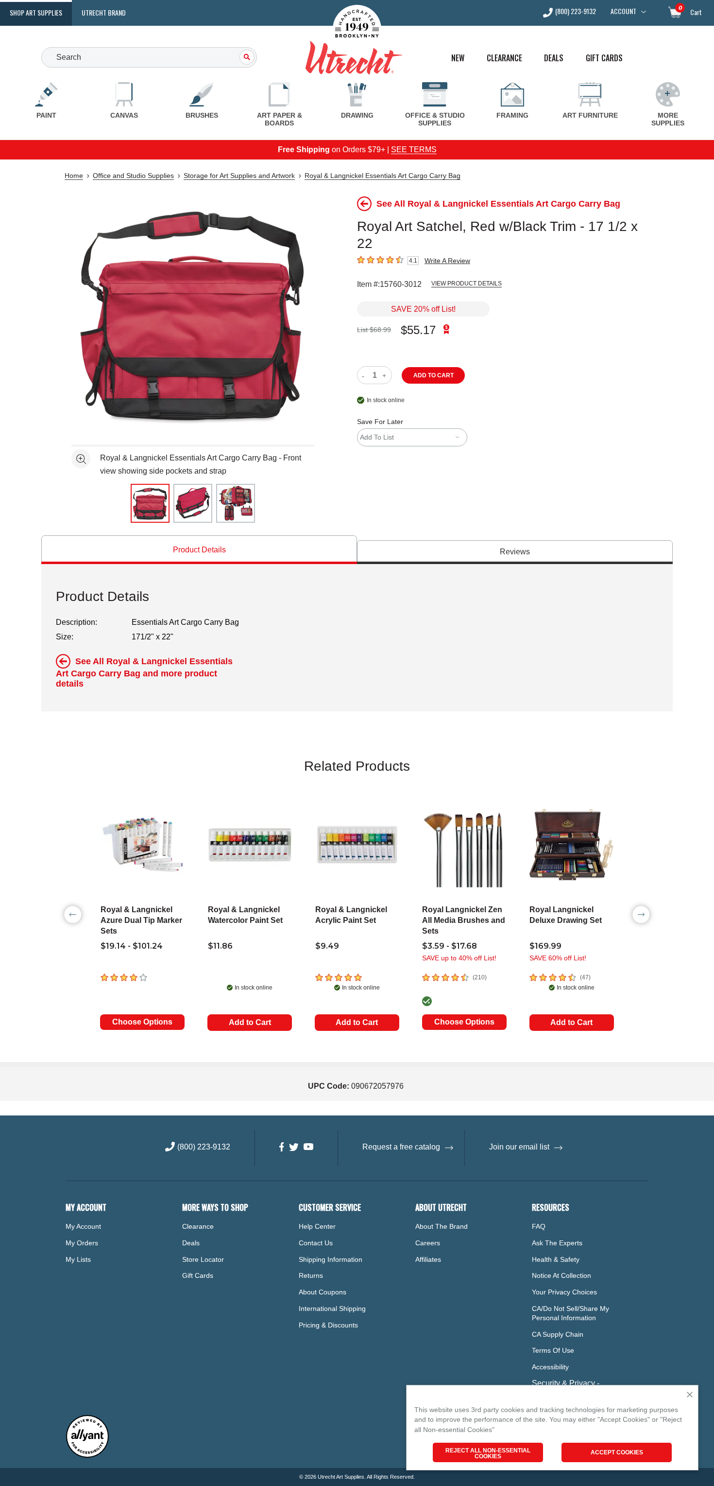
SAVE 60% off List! (557, 958)
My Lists (78, 1259)
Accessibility (550, 1367)
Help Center (317, 1226)
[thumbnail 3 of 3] (235, 503)
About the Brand (441, 1226)
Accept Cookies (617, 1452)
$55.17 (418, 329)
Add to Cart (250, 1022)
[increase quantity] (385, 375)
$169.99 (545, 946)
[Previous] (73, 915)
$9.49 (327, 946)
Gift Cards (604, 58)
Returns (311, 1275)
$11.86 (220, 946)
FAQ (538, 1226)
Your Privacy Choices (564, 1292)
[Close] (690, 1395)
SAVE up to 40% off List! (459, 958)
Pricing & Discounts (328, 1325)
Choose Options (142, 1022)
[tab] (199, 549)
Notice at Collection (561, 1275)
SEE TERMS (414, 149)
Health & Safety (555, 1259)
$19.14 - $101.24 (132, 946)
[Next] (641, 915)
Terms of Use (553, 1350)
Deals (553, 58)
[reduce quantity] (365, 375)
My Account (83, 1226)
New (457, 58)
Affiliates (428, 1259)
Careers (427, 1243)
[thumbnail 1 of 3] (150, 503)
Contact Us (316, 1243)
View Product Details (466, 283)
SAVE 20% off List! (423, 309)
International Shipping (332, 1308)
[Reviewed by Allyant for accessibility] (87, 1455)
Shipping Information (330, 1259)
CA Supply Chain (557, 1334)
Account (623, 11)
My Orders (82, 1243)
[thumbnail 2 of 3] (192, 503)
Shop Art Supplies (36, 12)
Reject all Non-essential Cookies (487, 1453)
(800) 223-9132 (575, 12)
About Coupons (322, 1292)
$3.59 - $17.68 (449, 946)
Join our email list (519, 1147)
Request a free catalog (401, 1147)
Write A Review (447, 261)
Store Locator (203, 1259)
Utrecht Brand (104, 12)
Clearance (504, 58)
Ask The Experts (557, 1243)
